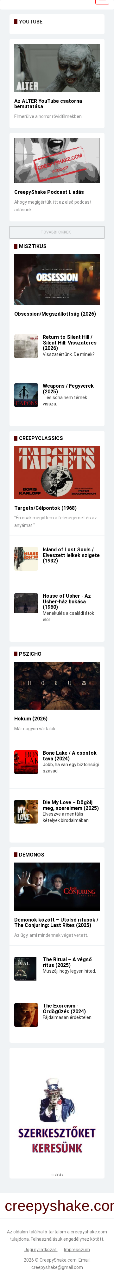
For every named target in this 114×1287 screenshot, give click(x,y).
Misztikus (33, 246)
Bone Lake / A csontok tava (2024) (70, 756)
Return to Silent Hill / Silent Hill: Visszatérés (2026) (70, 342)
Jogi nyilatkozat (41, 1249)
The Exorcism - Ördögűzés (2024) (64, 1008)
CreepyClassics (41, 438)
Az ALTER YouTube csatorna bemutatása (48, 104)
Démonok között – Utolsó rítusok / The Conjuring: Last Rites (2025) (56, 923)
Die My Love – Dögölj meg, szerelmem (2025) (71, 805)
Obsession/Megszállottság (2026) (55, 314)
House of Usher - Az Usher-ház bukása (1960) (67, 601)
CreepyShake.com (58, 1260)
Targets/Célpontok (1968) (45, 508)
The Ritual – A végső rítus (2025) (67, 962)
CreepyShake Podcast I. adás (49, 192)
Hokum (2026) (31, 719)
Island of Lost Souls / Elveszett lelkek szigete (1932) (71, 555)
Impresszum (77, 1249)
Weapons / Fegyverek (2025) (68, 389)
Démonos (31, 855)
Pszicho (30, 654)
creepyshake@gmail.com (57, 1267)
